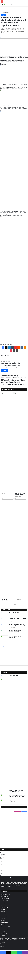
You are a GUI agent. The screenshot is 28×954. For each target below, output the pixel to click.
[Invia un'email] (6, 35)
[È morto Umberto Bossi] (20, 547)
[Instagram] (24, 949)
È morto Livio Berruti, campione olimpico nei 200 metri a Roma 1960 (17, 625)
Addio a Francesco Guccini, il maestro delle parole (16, 631)
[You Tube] (25, 949)
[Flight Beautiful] (1, 800)
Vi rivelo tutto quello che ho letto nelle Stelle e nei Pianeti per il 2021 (17, 795)
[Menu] (2, 4)
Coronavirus (5, 344)
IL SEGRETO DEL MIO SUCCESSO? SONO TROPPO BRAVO (16, 791)
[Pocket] (11, 350)
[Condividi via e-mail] (14, 350)
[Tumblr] (12, 347)
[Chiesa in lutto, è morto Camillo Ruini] (7, 547)
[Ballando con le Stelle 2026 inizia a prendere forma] (4, 620)
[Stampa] (17, 350)
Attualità (7, 12)
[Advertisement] (14, 280)
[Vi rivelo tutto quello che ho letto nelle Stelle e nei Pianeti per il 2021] (1, 795)
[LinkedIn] (9, 347)
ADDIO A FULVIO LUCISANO (15, 612)
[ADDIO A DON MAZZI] (7, 441)
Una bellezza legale (13, 675)
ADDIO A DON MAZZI (6, 492)
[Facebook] (3, 347)
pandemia (10, 344)
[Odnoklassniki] (25, 347)
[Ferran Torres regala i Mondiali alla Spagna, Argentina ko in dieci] (20, 441)
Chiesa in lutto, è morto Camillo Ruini (7, 598)
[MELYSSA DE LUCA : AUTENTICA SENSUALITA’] (4, 638)
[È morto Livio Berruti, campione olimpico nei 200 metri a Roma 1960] (4, 626)
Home (3, 12)
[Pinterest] (15, 347)
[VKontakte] (22, 347)
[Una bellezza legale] (1, 675)
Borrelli (1, 344)
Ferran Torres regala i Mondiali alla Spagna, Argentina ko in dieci (20, 493)
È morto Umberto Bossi (20, 598)
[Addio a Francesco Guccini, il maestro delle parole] (4, 632)
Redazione (4, 35)
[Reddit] (18, 347)
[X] (6, 347)
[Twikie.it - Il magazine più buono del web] (9, 4)
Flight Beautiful (12, 800)
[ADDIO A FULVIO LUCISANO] (4, 614)
